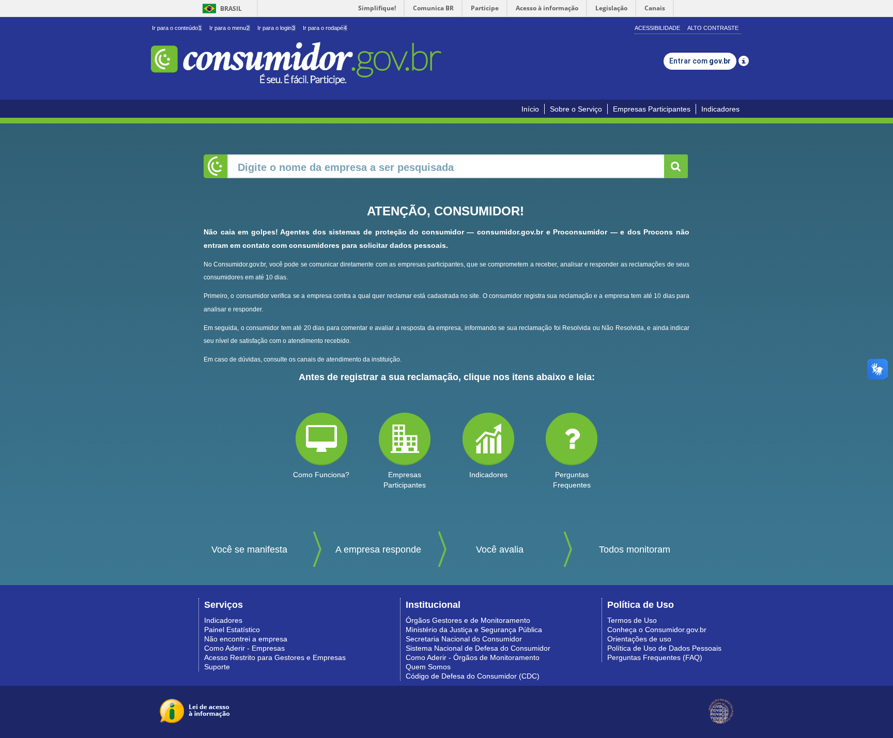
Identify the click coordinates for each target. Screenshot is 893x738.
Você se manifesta (249, 549)
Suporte (217, 667)
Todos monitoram (634, 549)
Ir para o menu (229, 28)
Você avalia (500, 549)
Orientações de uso (639, 639)
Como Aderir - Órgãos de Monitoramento (473, 657)
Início (530, 109)
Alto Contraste (712, 28)
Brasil (220, 8)
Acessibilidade (657, 28)
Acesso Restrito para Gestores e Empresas (275, 657)
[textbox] (446, 166)
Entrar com (700, 61)
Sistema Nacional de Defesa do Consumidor (478, 648)
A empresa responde (378, 549)
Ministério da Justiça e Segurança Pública (474, 629)
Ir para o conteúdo (177, 28)
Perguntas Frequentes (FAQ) (654, 657)
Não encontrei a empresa (245, 639)
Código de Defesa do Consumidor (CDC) (473, 676)
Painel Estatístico (232, 629)
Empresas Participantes (651, 109)
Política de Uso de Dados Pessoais (664, 648)
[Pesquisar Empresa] (676, 166)
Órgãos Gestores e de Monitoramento (468, 620)
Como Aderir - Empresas (244, 648)
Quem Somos (428, 667)
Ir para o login (276, 28)
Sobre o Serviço (576, 109)
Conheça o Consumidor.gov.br (656, 629)
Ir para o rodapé (325, 28)
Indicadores (720, 109)
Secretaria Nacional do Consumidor (464, 639)
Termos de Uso (632, 620)
